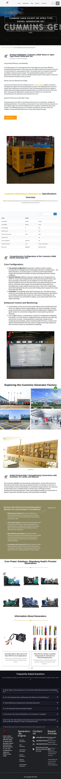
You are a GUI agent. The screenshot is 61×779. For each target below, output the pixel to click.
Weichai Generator (22, 760)
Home (19, 3)
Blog (32, 3)
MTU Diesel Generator (22, 750)
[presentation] (4, 637)
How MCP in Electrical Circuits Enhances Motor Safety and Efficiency (52, 741)
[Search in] (58, 214)
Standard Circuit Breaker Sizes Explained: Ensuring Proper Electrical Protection (52, 752)
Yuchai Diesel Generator (22, 765)
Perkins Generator (22, 755)
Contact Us (44, 3)
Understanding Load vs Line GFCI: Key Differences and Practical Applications (53, 762)
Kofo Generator (22, 745)
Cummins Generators (9, 47)
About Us (37, 3)
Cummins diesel (38, 85)
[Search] (55, 214)
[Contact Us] (55, 389)
